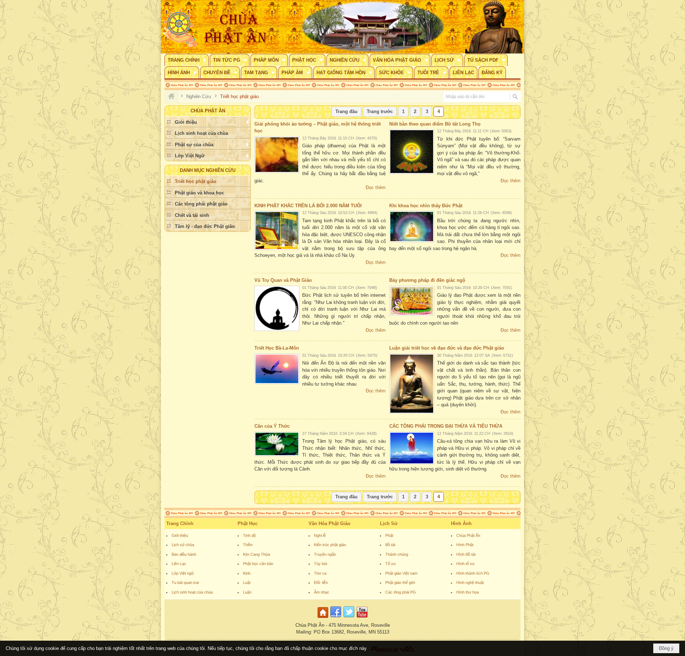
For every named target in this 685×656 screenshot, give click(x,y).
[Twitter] (348, 618)
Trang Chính (179, 523)
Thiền (248, 545)
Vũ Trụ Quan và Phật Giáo (283, 280)
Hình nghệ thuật (470, 582)
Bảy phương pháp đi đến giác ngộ (427, 280)
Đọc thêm (376, 187)
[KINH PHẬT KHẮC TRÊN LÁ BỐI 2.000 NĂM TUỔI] (276, 230)
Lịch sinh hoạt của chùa (192, 592)
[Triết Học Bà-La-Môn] (276, 369)
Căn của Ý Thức (272, 426)
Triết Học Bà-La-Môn (276, 348)
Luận (247, 592)
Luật (246, 582)
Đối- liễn (321, 582)
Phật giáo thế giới (400, 582)
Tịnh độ (249, 535)
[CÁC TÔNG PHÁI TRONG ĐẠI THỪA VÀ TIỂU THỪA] (411, 448)
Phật (389, 535)
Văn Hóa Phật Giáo (329, 523)
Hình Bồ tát (466, 554)
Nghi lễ (320, 535)
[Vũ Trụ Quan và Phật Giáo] (276, 308)
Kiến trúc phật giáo (330, 545)
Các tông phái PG (400, 592)
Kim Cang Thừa (256, 554)
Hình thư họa (467, 592)
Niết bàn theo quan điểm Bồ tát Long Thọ (435, 124)
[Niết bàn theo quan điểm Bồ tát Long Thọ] (411, 151)
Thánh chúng (396, 554)
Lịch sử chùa (183, 545)
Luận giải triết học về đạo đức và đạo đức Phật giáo (446, 348)
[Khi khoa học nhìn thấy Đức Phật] (411, 226)
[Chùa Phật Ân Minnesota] (373, 27)
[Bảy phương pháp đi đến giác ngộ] (411, 301)
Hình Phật (464, 545)
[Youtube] (362, 618)
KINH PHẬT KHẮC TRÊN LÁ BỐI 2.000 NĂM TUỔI (308, 205)
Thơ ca (320, 573)
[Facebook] (335, 618)
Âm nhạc (321, 592)
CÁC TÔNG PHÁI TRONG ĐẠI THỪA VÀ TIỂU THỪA (445, 426)
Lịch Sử (388, 523)
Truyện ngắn (325, 554)
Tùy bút (320, 563)
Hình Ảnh (461, 523)
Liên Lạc (179, 563)
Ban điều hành (184, 554)
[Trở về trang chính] (324, 618)
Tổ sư (390, 563)
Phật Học (248, 523)
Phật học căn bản (258, 563)
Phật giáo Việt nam (401, 573)
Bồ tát (390, 545)
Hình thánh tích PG (472, 573)
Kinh (246, 573)
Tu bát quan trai (185, 582)
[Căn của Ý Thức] (276, 444)
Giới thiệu (180, 535)
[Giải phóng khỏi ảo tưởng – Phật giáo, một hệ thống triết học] (276, 154)
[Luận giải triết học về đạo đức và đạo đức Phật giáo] (411, 384)
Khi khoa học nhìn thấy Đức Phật (425, 205)
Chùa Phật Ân (468, 535)
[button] (186, 60)
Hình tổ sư (465, 563)
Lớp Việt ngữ (183, 573)
